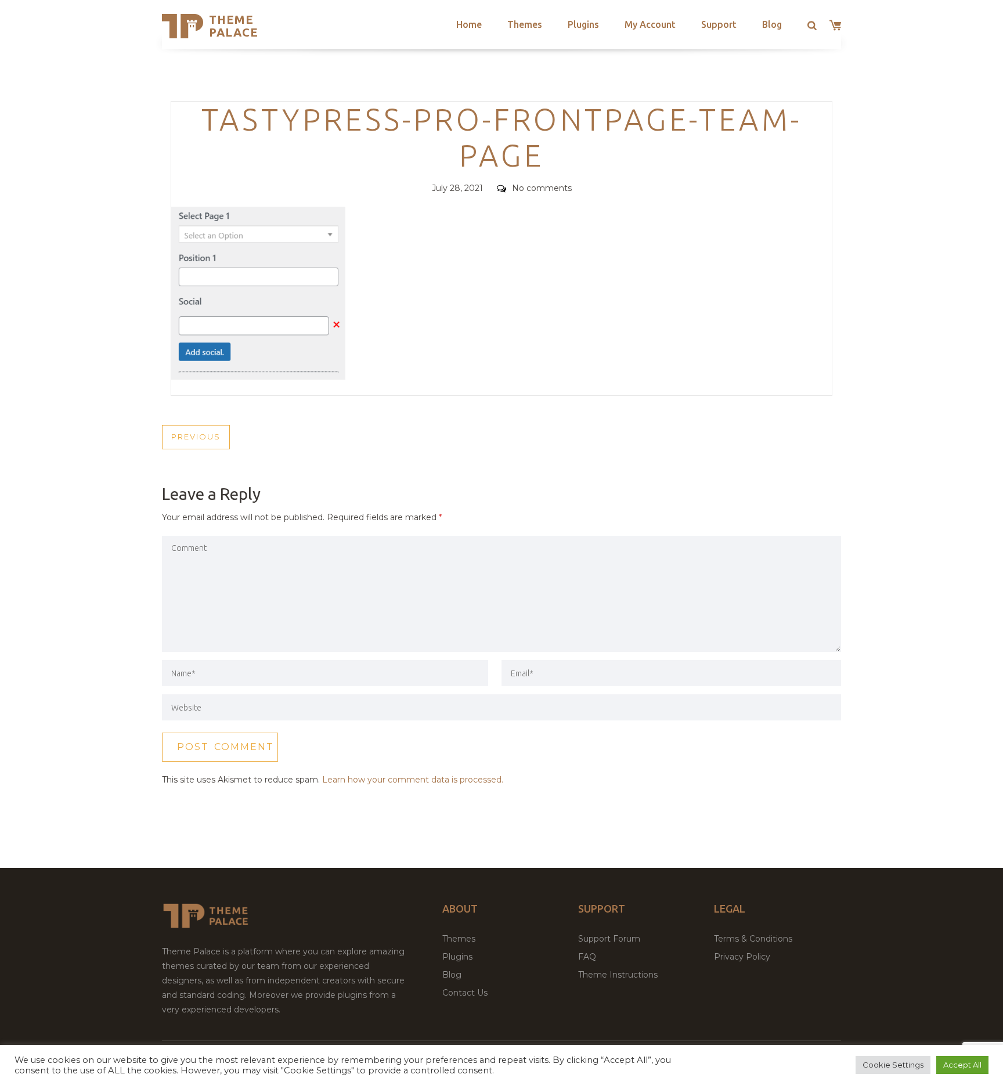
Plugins (583, 24)
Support (719, 24)
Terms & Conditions (753, 938)
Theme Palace (233, 26)
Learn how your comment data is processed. (412, 779)
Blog (772, 24)
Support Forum (609, 938)
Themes (524, 24)
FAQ (587, 956)
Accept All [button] (962, 1064)
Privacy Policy (742, 956)
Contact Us (465, 992)
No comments (542, 188)
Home (469, 24)
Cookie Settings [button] (893, 1064)
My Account (650, 24)
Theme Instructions (618, 974)
